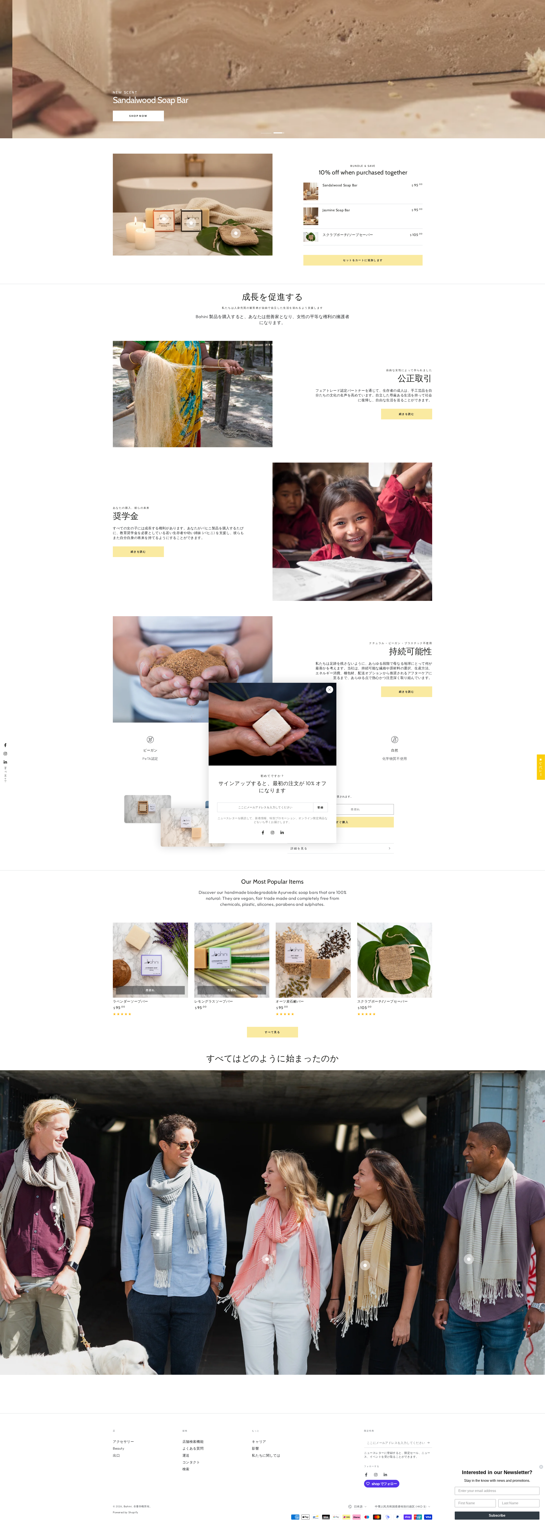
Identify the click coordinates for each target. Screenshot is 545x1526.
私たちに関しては (266, 1455)
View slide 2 (279, 129)
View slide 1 (266, 129)
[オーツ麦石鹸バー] (313, 960)
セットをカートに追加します (363, 260)
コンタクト (191, 1462)
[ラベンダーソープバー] (150, 960)
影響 (255, 1448)
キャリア (259, 1441)
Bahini (128, 1506)
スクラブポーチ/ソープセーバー (348, 235)
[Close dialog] (541, 1467)
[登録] (429, 1442)
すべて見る (272, 1032)
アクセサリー (123, 1441)
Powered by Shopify (125, 1512)
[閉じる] (329, 689)
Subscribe (497, 1515)
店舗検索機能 (193, 1441)
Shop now (132, 117)
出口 (116, 1455)
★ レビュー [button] (541, 767)
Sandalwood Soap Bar (340, 185)
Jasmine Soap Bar (336, 210)
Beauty (118, 1448)
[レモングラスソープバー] (232, 960)
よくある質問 (193, 1448)
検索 (185, 1469)
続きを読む (406, 414)
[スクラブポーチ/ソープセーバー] (394, 960)
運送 (185, 1455)
